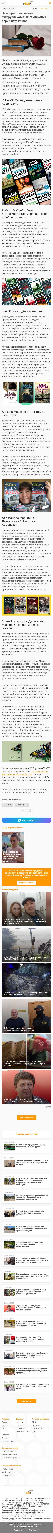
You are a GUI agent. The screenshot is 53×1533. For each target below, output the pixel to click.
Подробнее (18, 1530)
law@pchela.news (16, 1520)
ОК (50, 8)
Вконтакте (36, 1425)
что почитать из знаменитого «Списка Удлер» (25, 773)
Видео (4, 1438)
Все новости (26, 1401)
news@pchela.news (9, 1454)
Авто (4, 1428)
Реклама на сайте (9, 1475)
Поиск (18, 1425)
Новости (19, 1422)
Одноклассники (38, 1428)
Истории (5, 1435)
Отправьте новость (26, 883)
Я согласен (33, 1530)
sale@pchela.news (9, 1472)
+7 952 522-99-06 (8, 1451)
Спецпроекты (7, 1441)
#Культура (8, 805)
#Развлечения (21, 805)
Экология (5, 1425)
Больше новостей (26, 1118)
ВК (46, 8)
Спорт (4, 1432)
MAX (42, 8)
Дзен (34, 1432)
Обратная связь (22, 1432)
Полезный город (22, 1428)
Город (4, 1422)
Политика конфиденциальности (15, 1458)
